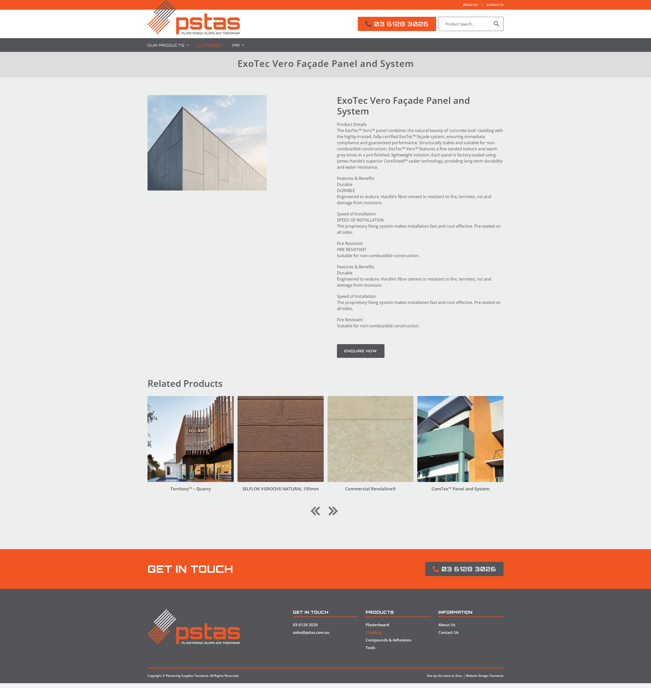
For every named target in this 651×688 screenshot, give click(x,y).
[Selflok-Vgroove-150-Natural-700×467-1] (281, 398)
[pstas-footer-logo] (193, 611)
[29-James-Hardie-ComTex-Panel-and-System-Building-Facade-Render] (460, 398)
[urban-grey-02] (190, 398)
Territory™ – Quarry (190, 489)
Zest (458, 676)
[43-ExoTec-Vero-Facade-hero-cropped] (207, 143)
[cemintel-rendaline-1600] (371, 398)
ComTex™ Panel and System (461, 489)
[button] (315, 511)
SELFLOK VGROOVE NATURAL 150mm (280, 489)
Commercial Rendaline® (370, 489)
